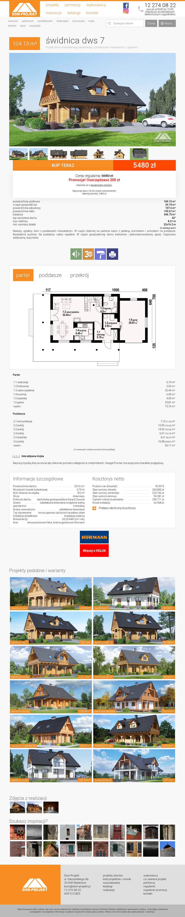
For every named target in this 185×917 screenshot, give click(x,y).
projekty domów (113, 875)
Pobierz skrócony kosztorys (117, 508)
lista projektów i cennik (117, 879)
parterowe (27, 21)
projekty (52, 5)
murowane (78, 21)
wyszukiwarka (111, 882)
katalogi (73, 13)
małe (91, 21)
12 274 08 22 (160, 5)
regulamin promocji (155, 890)
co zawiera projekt (154, 879)
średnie (12, 25)
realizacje (54, 13)
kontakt (92, 13)
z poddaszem (45, 21)
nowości (13, 21)
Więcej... (169, 23)
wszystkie (34, 25)
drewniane (62, 21)
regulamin (149, 886)
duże (22, 25)
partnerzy (73, 5)
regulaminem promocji (101, 185)
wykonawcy (96, 5)
